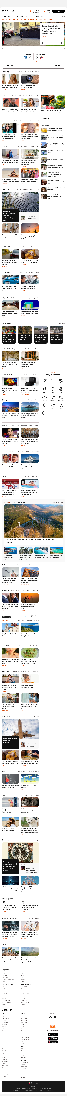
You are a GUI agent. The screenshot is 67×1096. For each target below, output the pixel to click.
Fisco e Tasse (35, 246)
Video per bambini (22, 771)
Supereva (5, 590)
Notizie (4, 16)
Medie (37, 425)
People (11, 95)
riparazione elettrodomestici (8, 979)
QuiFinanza (6, 247)
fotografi (23, 1004)
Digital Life (36, 298)
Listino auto (4, 1059)
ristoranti (23, 979)
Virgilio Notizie (24, 1016)
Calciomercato (22, 476)
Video (47, 16)
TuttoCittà (4, 1076)
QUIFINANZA (55, 1084)
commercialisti (24, 1000)
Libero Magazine (25, 1039)
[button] (61, 43)
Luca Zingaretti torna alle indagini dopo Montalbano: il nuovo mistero (29, 136)
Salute (29, 671)
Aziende (36, 620)
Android (24, 298)
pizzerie (23, 981)
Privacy (28, 1088)
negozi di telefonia (6, 1002)
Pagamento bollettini (26, 1053)
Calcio (43, 36)
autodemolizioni (5, 988)
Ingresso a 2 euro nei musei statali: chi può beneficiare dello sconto (29, 441)
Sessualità (36, 671)
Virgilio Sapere (5, 1050)
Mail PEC (15, 19)
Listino (37, 272)
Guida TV (15, 121)
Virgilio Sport (24, 1018)
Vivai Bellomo (44, 114)
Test (37, 146)
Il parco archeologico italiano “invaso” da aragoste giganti (25, 557)
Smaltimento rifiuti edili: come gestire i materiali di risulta (10, 960)
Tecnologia (24, 89)
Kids (3, 771)
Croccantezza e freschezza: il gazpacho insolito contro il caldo (28, 661)
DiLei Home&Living (8, 349)
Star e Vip (18, 95)
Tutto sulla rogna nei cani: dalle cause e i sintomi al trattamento (29, 811)
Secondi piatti (30, 645)
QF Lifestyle (6, 716)
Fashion (20, 146)
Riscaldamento (18, 565)
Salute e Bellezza (26, 984)
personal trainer (25, 1002)
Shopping (4, 1048)
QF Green (5, 189)
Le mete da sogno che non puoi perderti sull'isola (56, 557)
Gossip (22, 1043)
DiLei (4, 95)
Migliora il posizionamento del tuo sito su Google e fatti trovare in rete (10, 934)
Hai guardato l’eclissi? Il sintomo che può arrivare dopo (10, 313)
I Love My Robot (25, 394)
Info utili (4, 266)
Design (37, 348)
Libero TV (23, 1041)
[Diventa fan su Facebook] (50, 1017)
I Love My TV (25, 374)
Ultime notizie (12, 451)
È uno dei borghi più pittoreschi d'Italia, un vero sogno (9, 907)
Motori (37, 16)
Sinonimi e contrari (22, 425)
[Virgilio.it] (8, 11)
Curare (23, 710)
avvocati (23, 998)
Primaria (31, 425)
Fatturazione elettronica (30, 19)
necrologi (4, 1004)
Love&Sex (31, 146)
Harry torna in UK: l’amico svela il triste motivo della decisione (10, 606)
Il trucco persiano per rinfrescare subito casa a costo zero (55, 181)
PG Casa (4, 1069)
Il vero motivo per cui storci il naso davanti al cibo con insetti (10, 661)
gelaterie (23, 975)
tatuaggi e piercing (25, 993)
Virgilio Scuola (5, 1053)
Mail (3, 19)
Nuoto (23, 496)
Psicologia (23, 671)
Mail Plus (8, 19)
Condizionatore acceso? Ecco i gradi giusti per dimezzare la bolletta (9, 580)
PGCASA (29, 1084)
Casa (3, 368)
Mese (32, 840)
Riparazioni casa (25, 584)
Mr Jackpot (23, 1055)
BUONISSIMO (61, 1084)
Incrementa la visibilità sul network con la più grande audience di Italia (29, 934)
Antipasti (14, 645)
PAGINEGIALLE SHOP (22, 1084)
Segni (37, 840)
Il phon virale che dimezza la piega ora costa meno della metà (55, 196)
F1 (29, 476)
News (21, 121)
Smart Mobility (5, 1061)
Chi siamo (18, 1088)
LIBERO (4, 1084)
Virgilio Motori (7, 272)
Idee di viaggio (29, 400)
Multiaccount (5, 1028)
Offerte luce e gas (48, 19)
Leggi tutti (36, 716)
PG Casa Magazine (6, 1072)
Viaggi (32, 16)
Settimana (26, 840)
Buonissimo (6, 646)
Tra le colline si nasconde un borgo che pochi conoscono (30, 907)
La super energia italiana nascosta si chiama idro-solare (31, 218)
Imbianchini (27, 565)
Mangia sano (5, 710)
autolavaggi (4, 993)
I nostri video (6, 323)
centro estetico (24, 988)
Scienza (4, 317)
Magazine (5, 121)
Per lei (37, 71)
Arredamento (35, 565)
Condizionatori (6, 584)
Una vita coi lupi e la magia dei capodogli (24, 337)
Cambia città (5, 620)
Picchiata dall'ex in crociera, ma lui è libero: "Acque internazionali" (29, 467)
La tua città (23, 1068)
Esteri (32, 451)
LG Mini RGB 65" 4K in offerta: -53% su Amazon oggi (10, 390)
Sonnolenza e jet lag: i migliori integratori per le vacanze (9, 687)
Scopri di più (46, 118)
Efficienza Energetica (22, 189)
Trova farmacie (24, 1066)
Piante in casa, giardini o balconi (51, 110)
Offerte (20, 71)
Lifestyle (25, 95)
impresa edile (5, 977)
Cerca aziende (24, 1062)
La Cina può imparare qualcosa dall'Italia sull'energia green (9, 214)
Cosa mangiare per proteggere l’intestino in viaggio (9, 706)
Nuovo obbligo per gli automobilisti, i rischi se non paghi (9, 262)
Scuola (4, 425)
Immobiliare (26, 246)
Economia (15, 16)
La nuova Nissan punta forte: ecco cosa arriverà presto (9, 288)
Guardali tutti (61, 323)
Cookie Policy (35, 1088)
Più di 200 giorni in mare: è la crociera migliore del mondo (29, 415)
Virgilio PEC (4, 1020)
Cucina (23, 665)
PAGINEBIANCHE (35, 1084)
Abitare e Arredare (7, 973)
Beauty (14, 146)
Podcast (36, 795)
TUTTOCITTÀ (41, 1084)
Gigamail (4, 1026)
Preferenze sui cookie (43, 1088)
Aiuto (3, 1035)
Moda (30, 95)
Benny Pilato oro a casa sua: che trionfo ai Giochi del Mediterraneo (29, 492)
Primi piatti (22, 645)
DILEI (46, 1084)
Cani (26, 795)
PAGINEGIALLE (14, 1084)
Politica (27, 451)
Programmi (28, 121)
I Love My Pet (35, 374)
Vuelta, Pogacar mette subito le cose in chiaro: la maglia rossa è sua (10, 492)
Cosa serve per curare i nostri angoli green (52, 112)
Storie (37, 451)
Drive (21, 19)
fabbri (3, 981)
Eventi (23, 620)
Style (25, 146)
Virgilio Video (24, 1022)
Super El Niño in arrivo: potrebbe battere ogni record (28, 606)
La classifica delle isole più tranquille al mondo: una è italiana (29, 636)
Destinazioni (20, 400)
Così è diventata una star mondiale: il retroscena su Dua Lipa (10, 441)
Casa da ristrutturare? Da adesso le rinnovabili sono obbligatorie (29, 580)
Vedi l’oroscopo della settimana (52, 413)
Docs (40, 19)
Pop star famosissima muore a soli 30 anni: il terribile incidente (9, 136)
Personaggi (36, 121)
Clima (13, 189)
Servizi (4, 996)
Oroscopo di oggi (16, 840)
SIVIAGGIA (50, 1084)
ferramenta (4, 975)
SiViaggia (5, 400)
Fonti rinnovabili (34, 189)
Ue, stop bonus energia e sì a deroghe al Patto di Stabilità (29, 237)
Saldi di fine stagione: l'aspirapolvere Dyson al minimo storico (54, 174)
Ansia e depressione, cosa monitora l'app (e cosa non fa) (29, 706)
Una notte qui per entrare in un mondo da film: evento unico (10, 415)
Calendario (4, 1030)
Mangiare (24, 973)
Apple (29, 298)
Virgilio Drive (5, 1022)
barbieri (23, 991)
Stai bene (4, 691)
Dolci (37, 645)
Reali (3, 115)
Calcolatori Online (25, 1075)
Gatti (31, 795)
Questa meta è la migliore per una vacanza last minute (9, 557)
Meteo (26, 16)
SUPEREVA (33, 1086)
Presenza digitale (34, 918)
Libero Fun (23, 1057)
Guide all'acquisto (28, 71)
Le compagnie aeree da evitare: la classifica (10, 740)
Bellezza (4, 89)
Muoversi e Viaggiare (8, 984)
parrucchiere (24, 986)
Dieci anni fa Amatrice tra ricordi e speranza (56, 337)
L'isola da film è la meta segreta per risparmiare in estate (41, 557)
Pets (3, 795)
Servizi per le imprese (9, 918)
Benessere (23, 113)
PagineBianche (5, 1074)
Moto (26, 272)
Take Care (5, 671)
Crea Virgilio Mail (58, 11)
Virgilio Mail (4, 1016)
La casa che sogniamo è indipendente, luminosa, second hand (28, 162)
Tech (42, 16)
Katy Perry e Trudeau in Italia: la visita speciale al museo (9, 636)
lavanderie (4, 998)
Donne (21, 16)
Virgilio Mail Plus (5, 1018)
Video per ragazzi (34, 771)
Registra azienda (6, 1067)
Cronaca (20, 451)
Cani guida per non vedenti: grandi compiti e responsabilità (10, 811)
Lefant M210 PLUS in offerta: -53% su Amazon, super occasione (29, 390)
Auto (21, 272)
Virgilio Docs (5, 1024)
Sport (9, 16)
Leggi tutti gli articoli (57, 502)
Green (4, 220)
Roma (6, 617)
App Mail (4, 1033)
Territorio (24, 639)
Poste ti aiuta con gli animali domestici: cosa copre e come (31, 745)
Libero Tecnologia (8, 298)
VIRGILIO (9, 1084)
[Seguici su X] (55, 1017)
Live (37, 476)
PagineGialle (5, 1065)
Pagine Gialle (6, 970)
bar (22, 977)
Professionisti (25, 996)
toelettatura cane (6, 1000)
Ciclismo (4, 496)
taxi (3, 986)
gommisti (4, 991)
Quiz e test (36, 590)
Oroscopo (5, 840)
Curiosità (28, 590)
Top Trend (4, 938)
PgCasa (4, 565)
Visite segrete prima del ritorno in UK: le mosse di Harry (10, 111)
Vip (22, 183)
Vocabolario (24, 1070)
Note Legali (23, 1088)
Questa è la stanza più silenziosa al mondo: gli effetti (9, 364)
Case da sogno (29, 348)
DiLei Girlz (5, 146)
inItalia (22, 1033)
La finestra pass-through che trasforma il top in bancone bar (29, 364)
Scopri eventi (24, 1064)
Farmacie (29, 620)
